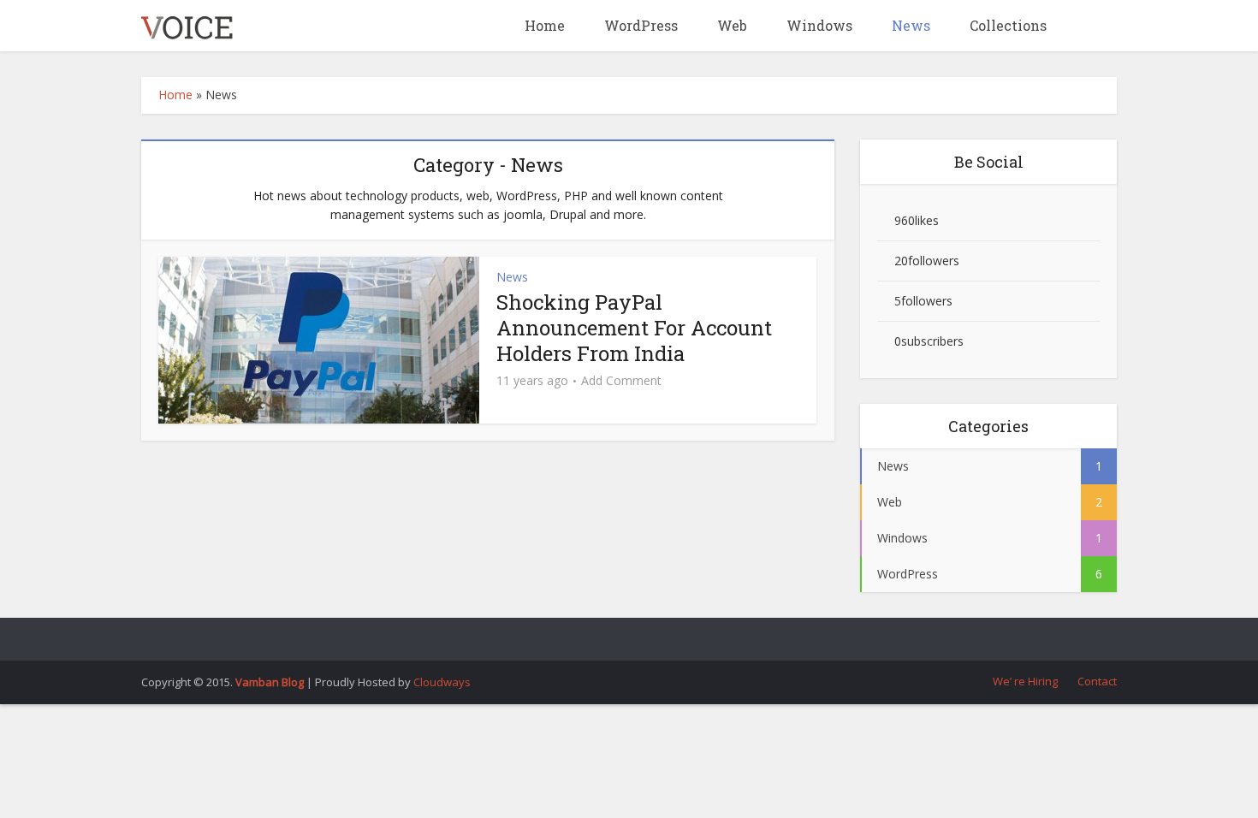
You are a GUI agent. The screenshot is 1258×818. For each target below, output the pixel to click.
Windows (817, 25)
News (909, 25)
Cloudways (442, 682)
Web (730, 25)
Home (543, 25)
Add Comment (621, 380)
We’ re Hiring (1024, 681)
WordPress (639, 25)
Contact (1096, 681)
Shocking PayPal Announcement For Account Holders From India (634, 327)
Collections (1006, 25)
